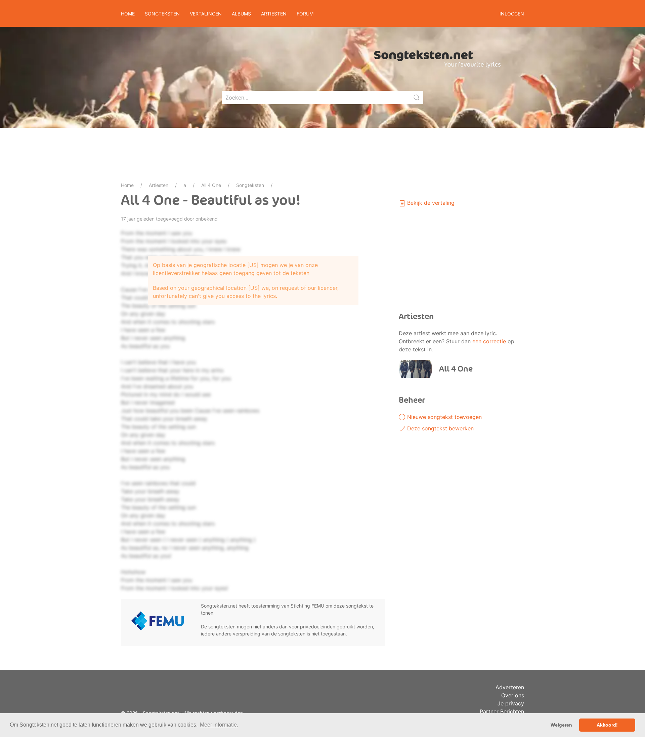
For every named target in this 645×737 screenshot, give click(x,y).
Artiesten (158, 185)
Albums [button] (241, 13)
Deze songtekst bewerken (439, 428)
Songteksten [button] (162, 13)
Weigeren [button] (561, 725)
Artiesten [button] (274, 13)
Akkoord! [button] (607, 725)
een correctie (489, 341)
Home (128, 13)
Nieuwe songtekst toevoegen (443, 417)
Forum (305, 13)
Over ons (512, 695)
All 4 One (211, 185)
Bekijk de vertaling (430, 202)
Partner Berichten (502, 711)
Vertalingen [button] (206, 13)
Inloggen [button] (512, 13)
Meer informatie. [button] (219, 725)
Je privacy (511, 703)
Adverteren (510, 687)
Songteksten (250, 185)
